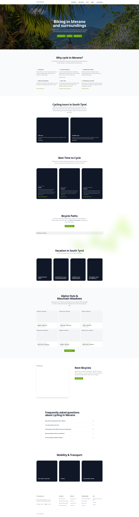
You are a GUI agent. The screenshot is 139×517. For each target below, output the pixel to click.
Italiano (49, 504)
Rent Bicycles (60, 36)
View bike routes (62, 77)
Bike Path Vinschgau (62, 505)
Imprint (94, 504)
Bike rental (81, 2)
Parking (63, 478)
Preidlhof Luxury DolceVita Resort (76, 277)
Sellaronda (72, 505)
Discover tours (64, 196)
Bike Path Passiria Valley (63, 503)
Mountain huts (84, 500)
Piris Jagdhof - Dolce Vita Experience (94, 277)
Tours (87, 2)
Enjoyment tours (73, 498)
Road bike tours (73, 503)
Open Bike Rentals (85, 88)
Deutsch (42, 504)
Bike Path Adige (62, 498)
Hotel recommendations (86, 498)
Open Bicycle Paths (69, 226)
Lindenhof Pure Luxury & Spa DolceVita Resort (60, 277)
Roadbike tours (75, 135)
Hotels (92, 2)
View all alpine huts (40, 88)
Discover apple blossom (43, 196)
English (46, 504)
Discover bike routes (87, 196)
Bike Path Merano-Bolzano (64, 500)
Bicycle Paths (77, 36)
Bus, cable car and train (44, 478)
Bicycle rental (84, 503)
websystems (41, 513)
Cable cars (83, 505)
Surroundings (100, 2)
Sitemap (94, 502)
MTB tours (40, 135)
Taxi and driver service (88, 478)
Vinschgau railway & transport (65, 88)
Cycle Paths (73, 2)
